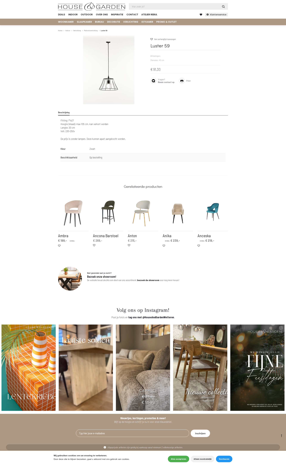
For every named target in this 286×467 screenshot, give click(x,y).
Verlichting (130, 21)
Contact (132, 14)
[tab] (65, 112)
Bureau (99, 21)
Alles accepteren (178, 459)
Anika (167, 235)
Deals (61, 14)
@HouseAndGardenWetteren (158, 317)
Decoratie (113, 21)
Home (60, 30)
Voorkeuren (224, 459)
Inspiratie (117, 14)
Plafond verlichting (91, 30)
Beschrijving (64, 112)
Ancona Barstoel (105, 235)
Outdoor (87, 14)
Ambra (63, 235)
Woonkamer (66, 21)
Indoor (73, 14)
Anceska (204, 235)
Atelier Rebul (149, 14)
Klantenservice (218, 14)
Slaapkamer (84, 21)
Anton (132, 235)
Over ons (102, 14)
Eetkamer (147, 21)
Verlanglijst (201, 14)
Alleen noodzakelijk (203, 459)
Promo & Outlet (166, 21)
